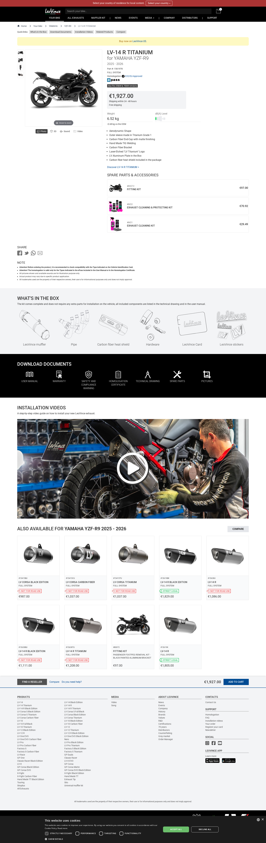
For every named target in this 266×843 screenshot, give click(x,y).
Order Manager (165, 739)
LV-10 (20, 721)
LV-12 (67, 727)
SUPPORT (212, 18)
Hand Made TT (71, 776)
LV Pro (20, 742)
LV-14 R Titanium (72, 708)
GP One (20, 758)
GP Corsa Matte (72, 767)
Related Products (104, 32)
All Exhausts (23, 788)
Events (161, 705)
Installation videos (214, 721)
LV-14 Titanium (24, 705)
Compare (121, 32)
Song (113, 705)
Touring (20, 782)
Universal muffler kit (73, 785)
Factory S (21, 748)
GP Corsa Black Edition (28, 767)
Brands (161, 714)
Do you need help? (72, 681)
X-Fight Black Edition (74, 773)
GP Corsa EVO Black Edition (77, 770)
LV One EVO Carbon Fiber (29, 739)
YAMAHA (53, 26)
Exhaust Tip (70, 779)
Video (114, 702)
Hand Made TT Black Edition (30, 779)
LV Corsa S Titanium (26, 714)
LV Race (21, 754)
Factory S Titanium (73, 751)
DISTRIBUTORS (190, 18)
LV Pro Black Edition (73, 742)
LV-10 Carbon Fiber (73, 724)
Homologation (212, 714)
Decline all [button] (205, 829)
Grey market (164, 736)
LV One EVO (23, 736)
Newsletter (210, 730)
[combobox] (258, 819)
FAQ (207, 717)
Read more (62, 828)
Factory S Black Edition (75, 748)
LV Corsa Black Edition (75, 714)
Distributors (164, 730)
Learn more (210, 756)
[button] (101, 839)
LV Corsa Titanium (73, 717)
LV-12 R (21, 733)
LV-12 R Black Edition (74, 733)
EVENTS (133, 18)
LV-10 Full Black (24, 724)
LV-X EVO (68, 761)
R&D (160, 721)
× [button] (262, 819)
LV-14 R (68, 705)
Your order (210, 724)
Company (163, 708)
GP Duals (68, 754)
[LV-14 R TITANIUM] (20, 52)
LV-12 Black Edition (26, 730)
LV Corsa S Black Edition (28, 711)
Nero (66, 739)
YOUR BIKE (54, 18)
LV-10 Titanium (24, 727)
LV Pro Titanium (72, 745)
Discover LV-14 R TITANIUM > (123, 167)
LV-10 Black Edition (73, 721)
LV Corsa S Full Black (74, 711)
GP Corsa (68, 764)
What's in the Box (38, 32)
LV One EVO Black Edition (76, 736)
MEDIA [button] (149, 18)
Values (161, 717)
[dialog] (133, 829)
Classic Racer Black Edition (30, 761)
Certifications (164, 724)
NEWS (118, 18)
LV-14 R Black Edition (27, 708)
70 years (162, 727)
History (161, 711)
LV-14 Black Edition (73, 702)
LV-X (19, 764)
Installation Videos (84, 32)
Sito (66, 782)
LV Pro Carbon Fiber (26, 745)
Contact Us (210, 702)
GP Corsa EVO (24, 770)
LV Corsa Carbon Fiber (28, 717)
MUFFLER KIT (98, 18)
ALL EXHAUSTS (76, 18)
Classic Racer (70, 758)
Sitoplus (21, 785)
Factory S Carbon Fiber (28, 751)
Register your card (214, 727)
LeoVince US (139, 41)
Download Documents (60, 32)
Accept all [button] (176, 829)
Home (24, 26)
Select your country (158, 3)
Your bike (37, 26)
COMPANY (169, 18)
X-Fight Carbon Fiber (27, 776)
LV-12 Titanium (71, 730)
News (161, 702)
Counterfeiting (165, 733)
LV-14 (20, 702)
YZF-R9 (67, 26)
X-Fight (20, 773)
